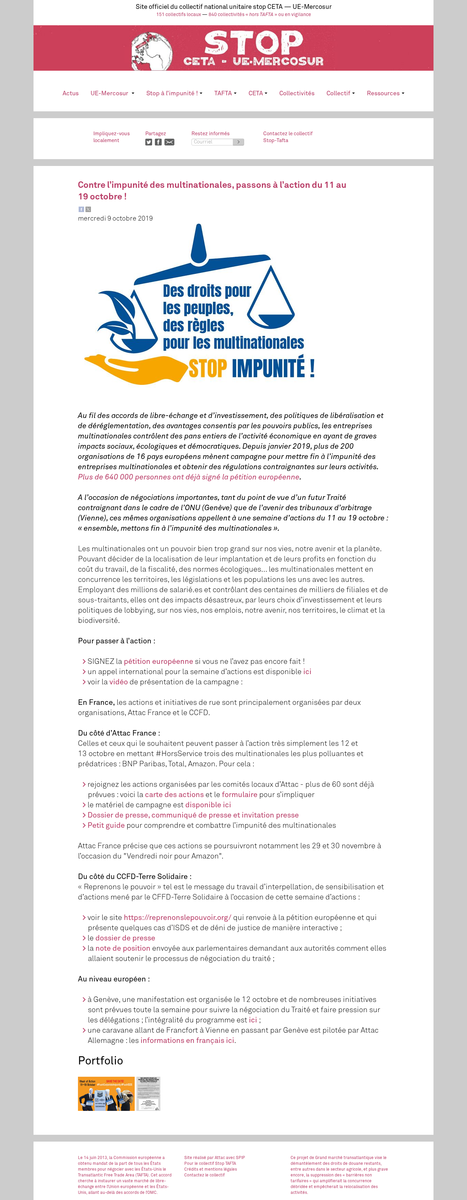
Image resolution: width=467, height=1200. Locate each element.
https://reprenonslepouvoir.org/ (177, 918)
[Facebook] (81, 209)
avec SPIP (235, 1158)
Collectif (338, 93)
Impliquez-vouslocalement (111, 137)
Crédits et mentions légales (210, 1170)
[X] (88, 209)
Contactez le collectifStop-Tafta (287, 137)
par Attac (216, 1158)
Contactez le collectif (204, 1175)
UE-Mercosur (110, 93)
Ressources (383, 93)
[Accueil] (233, 53)
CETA (256, 93)
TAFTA (223, 93)
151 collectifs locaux (178, 14)
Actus (71, 93)
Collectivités (297, 93)
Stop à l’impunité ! (172, 93)
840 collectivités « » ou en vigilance (260, 14)
